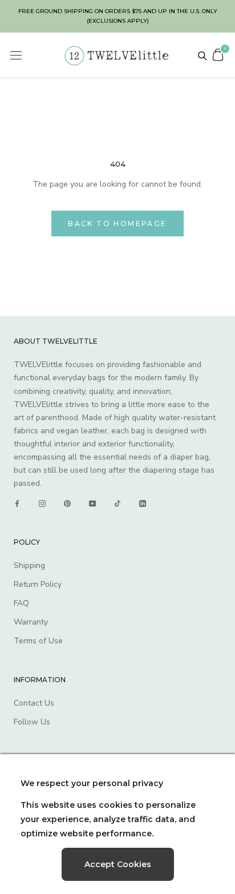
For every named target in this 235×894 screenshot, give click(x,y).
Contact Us (34, 703)
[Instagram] (42, 503)
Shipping (29, 565)
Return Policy (38, 584)
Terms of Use (38, 640)
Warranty (31, 622)
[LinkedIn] (142, 503)
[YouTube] (92, 503)
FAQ (21, 603)
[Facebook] (17, 503)
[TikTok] (117, 503)
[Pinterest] (67, 503)
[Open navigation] (16, 55)
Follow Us (32, 721)
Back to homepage (117, 223)
